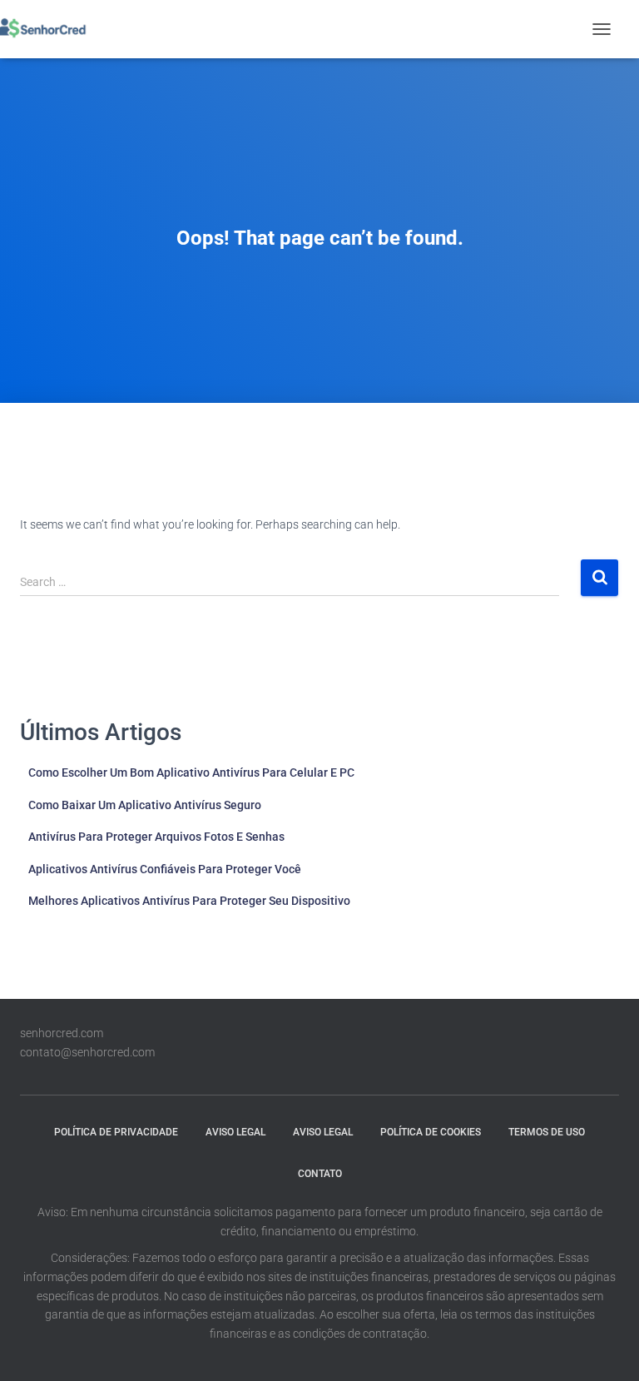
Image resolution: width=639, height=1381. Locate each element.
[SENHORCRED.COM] (47, 29)
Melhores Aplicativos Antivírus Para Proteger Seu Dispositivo (189, 900)
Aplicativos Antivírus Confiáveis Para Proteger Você (164, 869)
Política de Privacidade (116, 1132)
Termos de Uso (546, 1132)
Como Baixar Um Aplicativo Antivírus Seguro (144, 805)
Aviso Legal (235, 1132)
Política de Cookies (430, 1132)
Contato (320, 1174)
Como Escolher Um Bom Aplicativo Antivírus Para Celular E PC (191, 772)
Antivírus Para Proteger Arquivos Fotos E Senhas (156, 836)
